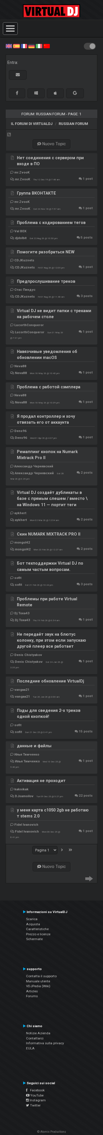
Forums (32, 996)
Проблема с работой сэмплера (48, 387)
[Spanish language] (16, 45)
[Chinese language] (46, 45)
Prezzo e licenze (38, 934)
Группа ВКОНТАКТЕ (36, 193)
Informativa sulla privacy (45, 1043)
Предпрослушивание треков (46, 281)
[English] (9, 45)
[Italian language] (39, 45)
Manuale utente (38, 981)
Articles (32, 991)
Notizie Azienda (38, 1033)
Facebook (36, 1090)
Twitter (35, 1105)
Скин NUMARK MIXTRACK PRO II (48, 534)
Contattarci (34, 1038)
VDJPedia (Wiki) (38, 986)
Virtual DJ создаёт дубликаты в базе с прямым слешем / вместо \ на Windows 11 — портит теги (52, 498)
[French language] (24, 45)
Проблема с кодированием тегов (51, 222)
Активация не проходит (41, 780)
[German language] (31, 45)
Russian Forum (73, 124)
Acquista (33, 924)
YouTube (36, 1095)
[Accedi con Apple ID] (55, 93)
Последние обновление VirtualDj (50, 681)
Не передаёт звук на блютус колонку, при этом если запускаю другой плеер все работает (51, 640)
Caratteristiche (37, 929)
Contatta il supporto (41, 976)
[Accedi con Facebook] (17, 93)
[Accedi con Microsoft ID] (36, 93)
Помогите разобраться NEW (45, 252)
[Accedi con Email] (18, 75)
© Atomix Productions (51, 1132)
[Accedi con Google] (75, 93)
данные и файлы (34, 746)
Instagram (37, 1100)
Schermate (34, 939)
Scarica (31, 919)
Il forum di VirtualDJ (32, 124)
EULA (30, 1048)
